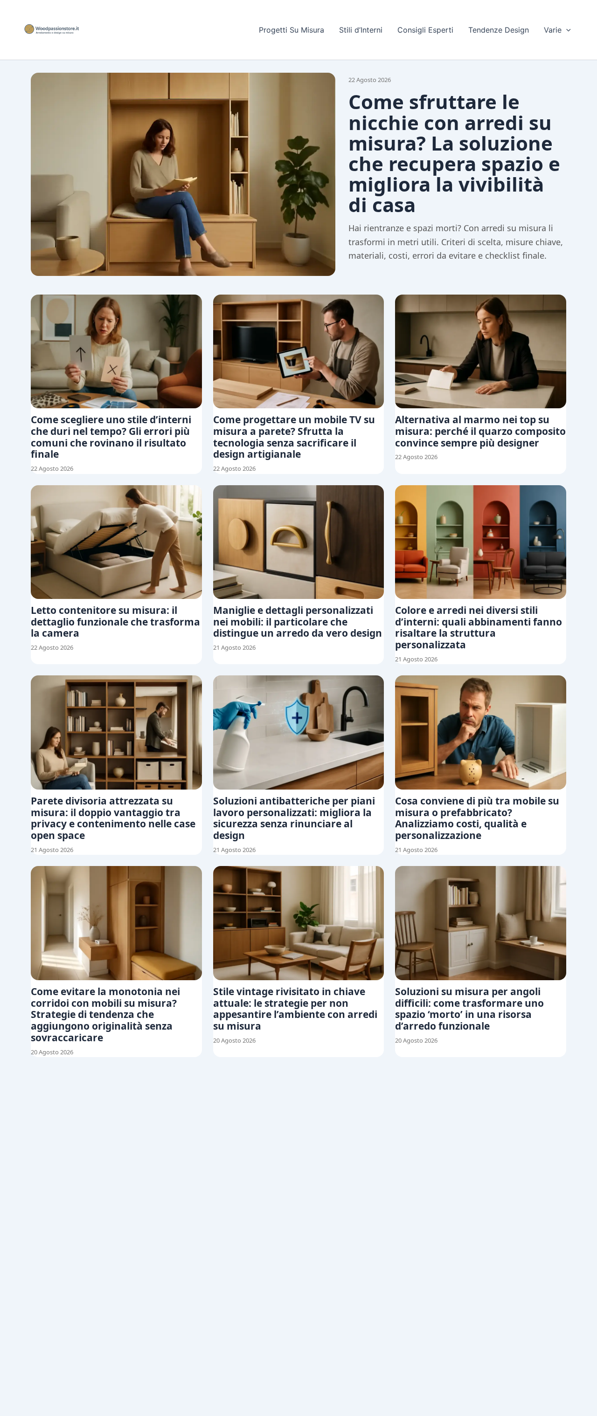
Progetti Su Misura (291, 29)
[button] (566, 29)
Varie (553, 29)
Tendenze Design (498, 29)
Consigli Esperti (425, 29)
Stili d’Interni (360, 29)
